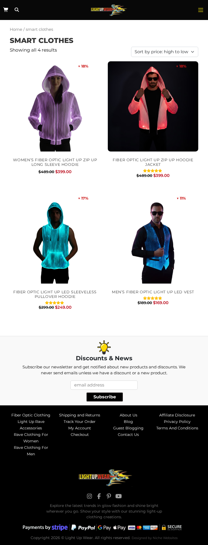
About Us (128, 415)
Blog (128, 421)
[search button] (16, 10)
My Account (79, 428)
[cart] (6, 9)
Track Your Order (80, 421)
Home (16, 29)
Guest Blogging (128, 428)
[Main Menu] (201, 10)
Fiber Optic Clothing (30, 415)
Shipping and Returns (79, 415)
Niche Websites (165, 538)
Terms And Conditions (177, 428)
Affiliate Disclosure (177, 415)
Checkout (80, 434)
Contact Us (128, 434)
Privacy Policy (177, 421)
